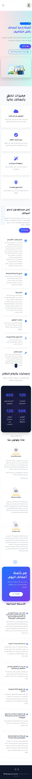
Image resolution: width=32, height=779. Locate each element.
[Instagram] (15, 769)
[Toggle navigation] (3, 5)
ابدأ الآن (24, 46)
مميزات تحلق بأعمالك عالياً (18, 52)
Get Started (24, 230)
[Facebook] (18, 769)
